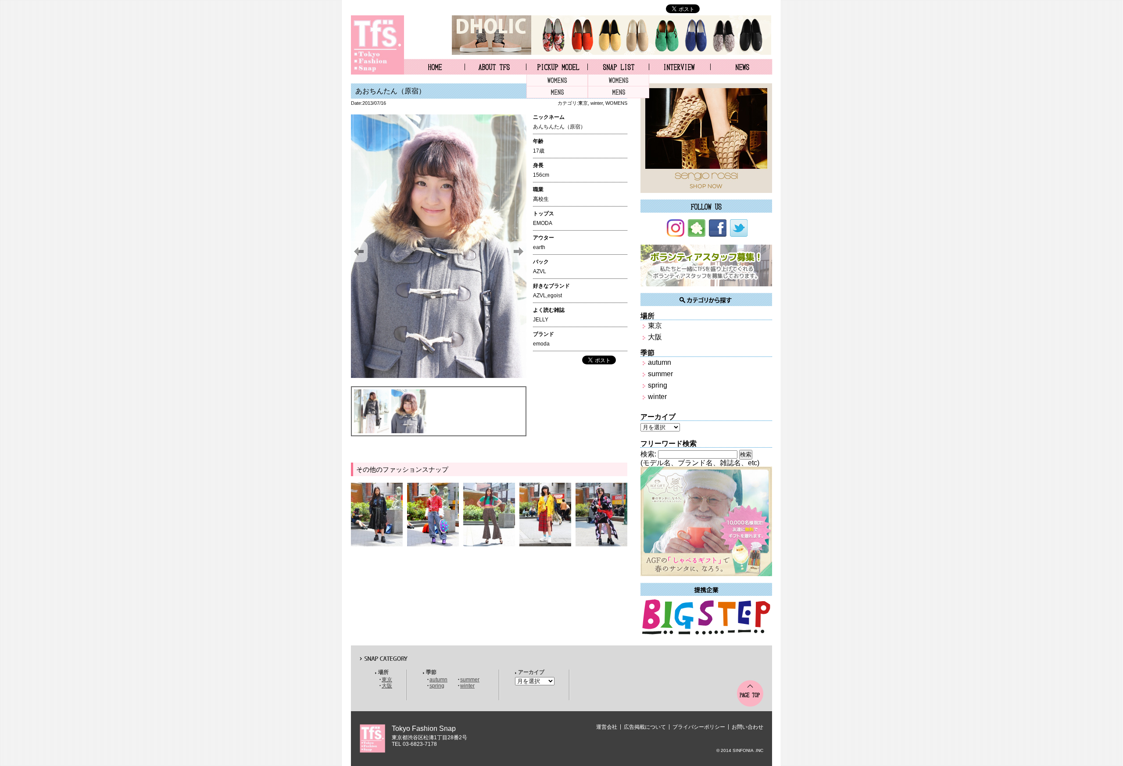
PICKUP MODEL (556, 67)
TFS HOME (434, 67)
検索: (648, 454)
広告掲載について (645, 727)
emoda (541, 344)
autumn (659, 362)
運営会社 (606, 727)
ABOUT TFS (495, 67)
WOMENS (557, 80)
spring (657, 385)
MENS (557, 92)
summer (660, 374)
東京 (583, 103)
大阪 (655, 337)
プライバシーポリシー (698, 727)
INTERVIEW (679, 67)
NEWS (742, 67)
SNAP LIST (618, 67)
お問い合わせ (747, 727)
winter (596, 103)
